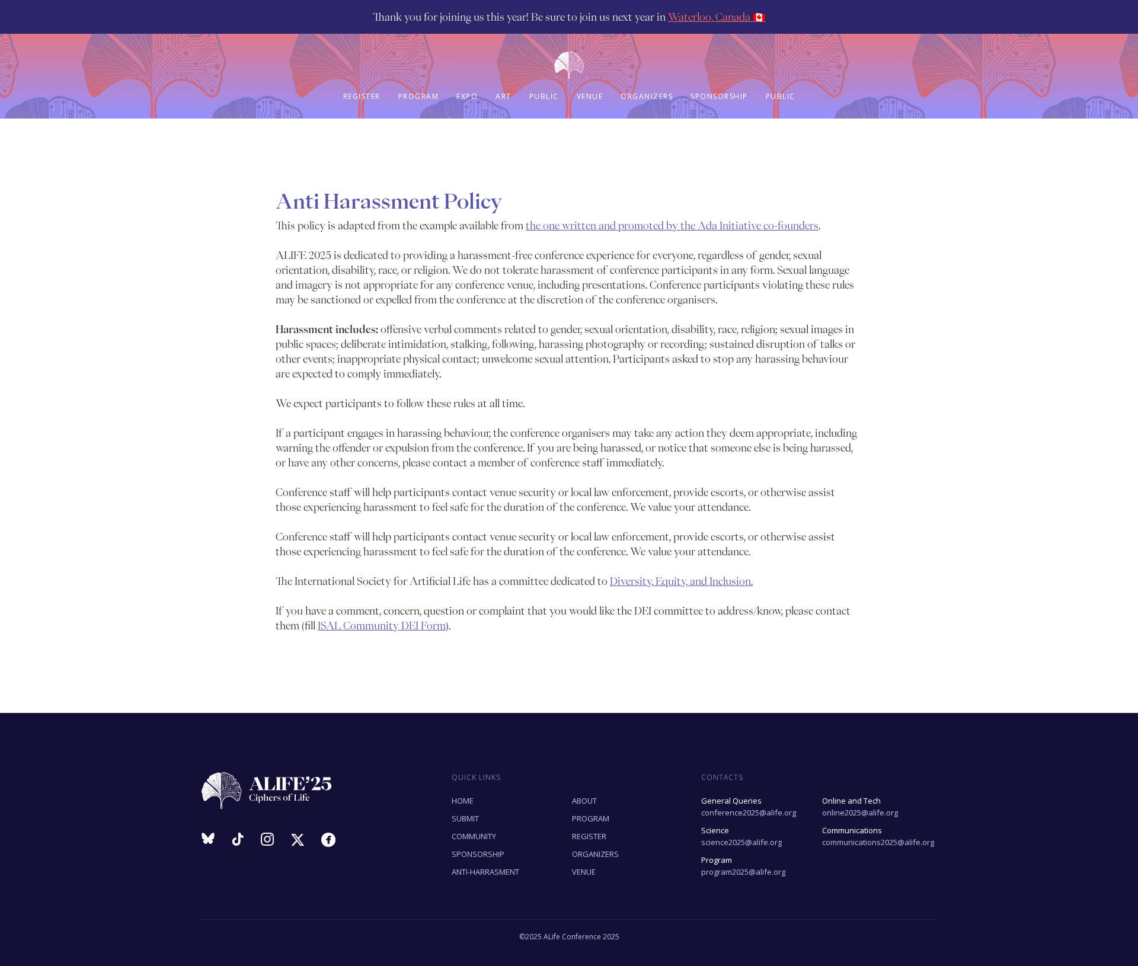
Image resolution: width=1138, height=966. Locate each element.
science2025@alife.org (741, 836)
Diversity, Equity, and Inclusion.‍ (681, 581)
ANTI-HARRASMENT (485, 871)
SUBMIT (465, 818)
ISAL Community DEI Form (382, 625)
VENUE (590, 96)
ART (504, 96)
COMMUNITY (474, 836)
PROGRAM (418, 96)
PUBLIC (544, 96)
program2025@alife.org (743, 866)
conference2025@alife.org (748, 806)
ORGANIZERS (647, 96)
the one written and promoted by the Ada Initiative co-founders (672, 225)
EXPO (467, 96)
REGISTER (362, 96)
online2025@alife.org (860, 806)
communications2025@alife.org (878, 836)
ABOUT (584, 800)
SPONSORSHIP (719, 96)
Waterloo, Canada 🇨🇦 (716, 17)
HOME (463, 800)
